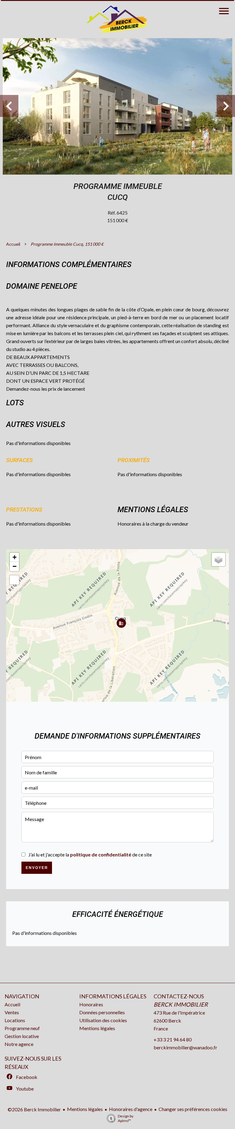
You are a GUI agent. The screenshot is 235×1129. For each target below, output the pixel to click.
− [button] (15, 566)
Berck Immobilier (181, 1004)
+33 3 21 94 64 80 (173, 1039)
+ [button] (15, 557)
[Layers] (218, 559)
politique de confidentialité (100, 854)
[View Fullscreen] (14, 579)
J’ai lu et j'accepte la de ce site (90, 854)
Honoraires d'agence (130, 1109)
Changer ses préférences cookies (193, 1109)
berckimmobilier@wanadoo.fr (185, 1047)
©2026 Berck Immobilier (34, 1109)
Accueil (13, 244)
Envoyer (37, 868)
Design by (125, 1118)
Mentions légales (85, 1109)
